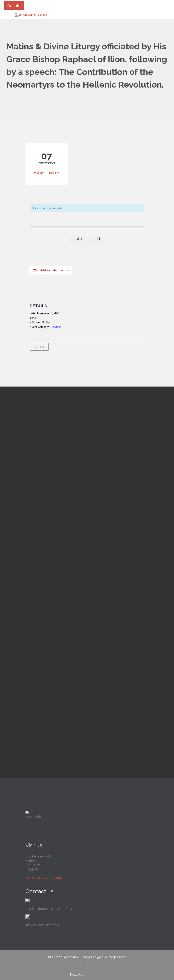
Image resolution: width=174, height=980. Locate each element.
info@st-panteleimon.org (42, 925)
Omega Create (116, 957)
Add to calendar (51, 270)
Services (56, 326)
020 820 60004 (36, 908)
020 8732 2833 (61, 908)
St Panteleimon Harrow (74, 957)
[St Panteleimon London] (31, 15)
